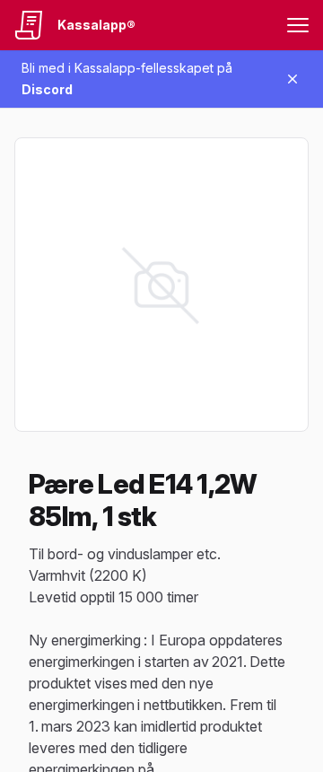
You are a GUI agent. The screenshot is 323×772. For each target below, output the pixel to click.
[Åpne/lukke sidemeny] (298, 25)
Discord (47, 89)
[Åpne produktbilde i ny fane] (161, 284)
